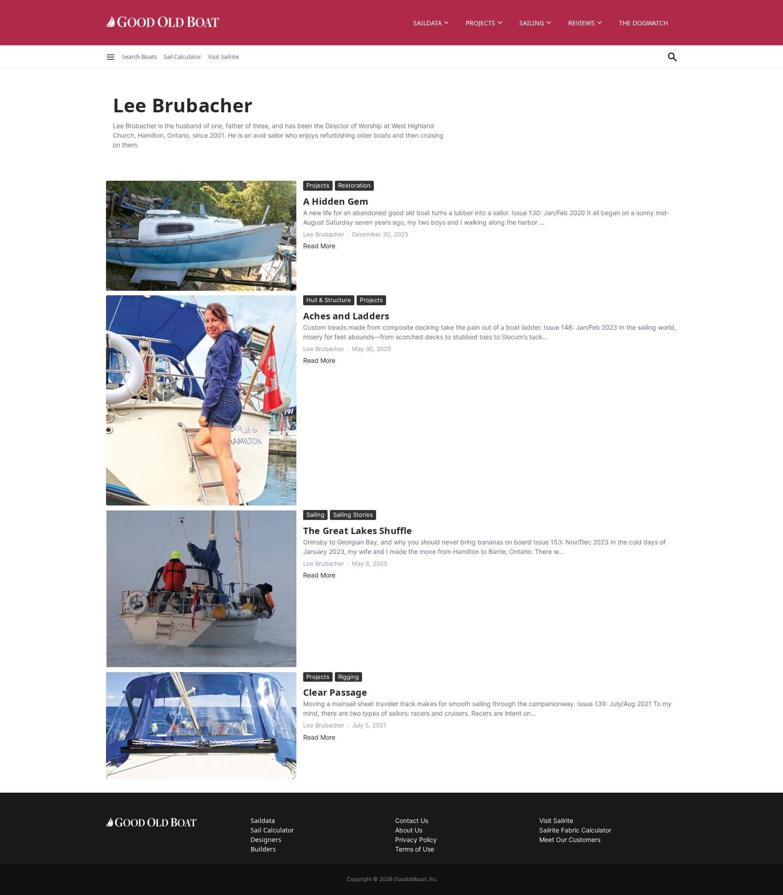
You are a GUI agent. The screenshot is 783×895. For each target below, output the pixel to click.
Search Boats (139, 57)
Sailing (531, 23)
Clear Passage (335, 692)
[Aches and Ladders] (201, 400)
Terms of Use (414, 849)
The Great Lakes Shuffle (357, 530)
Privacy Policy (416, 839)
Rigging (348, 676)
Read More (319, 246)
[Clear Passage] (201, 725)
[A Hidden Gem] (201, 236)
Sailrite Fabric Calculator (575, 830)
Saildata (427, 23)
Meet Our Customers (569, 839)
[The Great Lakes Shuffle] (201, 588)
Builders (263, 849)
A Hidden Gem (335, 201)
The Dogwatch (643, 23)
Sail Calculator (182, 57)
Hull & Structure (328, 299)
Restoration (354, 185)
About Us (408, 830)
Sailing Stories (353, 514)
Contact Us (411, 820)
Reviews (581, 23)
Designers (266, 839)
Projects (480, 23)
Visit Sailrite (223, 57)
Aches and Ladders (346, 316)
